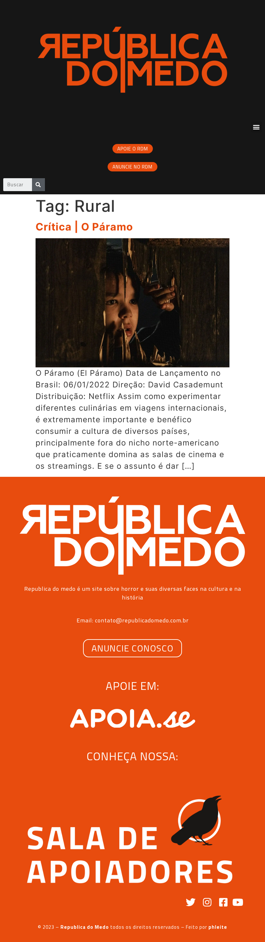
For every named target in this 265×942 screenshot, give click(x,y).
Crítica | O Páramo (84, 226)
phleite (217, 927)
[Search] (38, 184)
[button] (256, 127)
